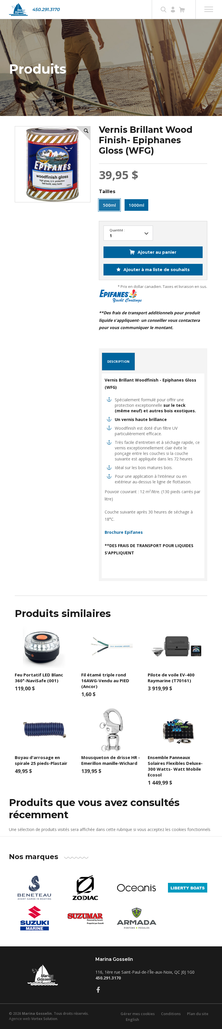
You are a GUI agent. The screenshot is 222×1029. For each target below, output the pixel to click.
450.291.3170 (46, 9)
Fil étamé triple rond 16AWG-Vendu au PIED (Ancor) (105, 680)
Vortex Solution (44, 1018)
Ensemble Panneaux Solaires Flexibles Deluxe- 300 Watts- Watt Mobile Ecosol (175, 766)
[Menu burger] (208, 9)
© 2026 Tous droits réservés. (49, 1013)
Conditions (171, 1013)
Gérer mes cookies (138, 1013)
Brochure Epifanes (124, 532)
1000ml (136, 205)
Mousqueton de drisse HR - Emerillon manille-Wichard (110, 760)
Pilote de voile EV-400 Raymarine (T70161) (171, 677)
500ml (109, 205)
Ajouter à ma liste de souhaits (156, 269)
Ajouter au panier (157, 252)
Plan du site (197, 1013)
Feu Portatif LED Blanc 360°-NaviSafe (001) (39, 677)
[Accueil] (18, 9)
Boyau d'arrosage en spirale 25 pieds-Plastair (41, 760)
